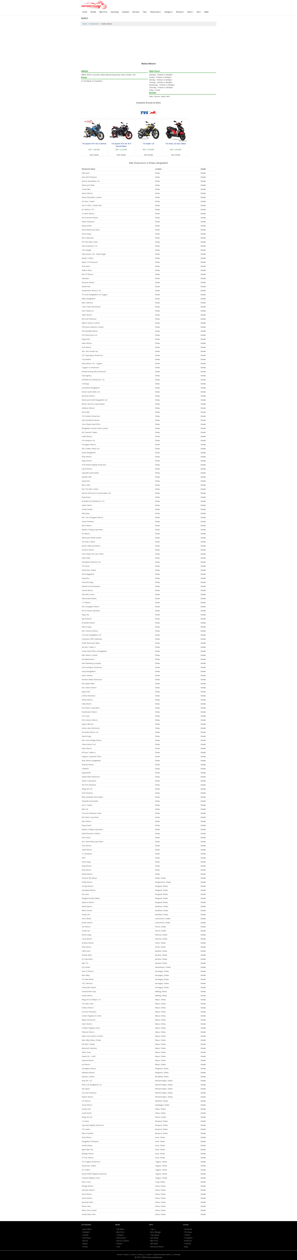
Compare (125, 12)
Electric (85, 1241)
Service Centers (122, 1241)
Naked (84, 1243)
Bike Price (103, 12)
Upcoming (115, 12)
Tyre (118, 1246)
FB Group (188, 1232)
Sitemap (177, 1254)
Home (84, 12)
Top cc (153, 1229)
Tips (198, 12)
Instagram (188, 1238)
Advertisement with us (163, 1254)
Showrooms (155, 12)
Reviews (179, 12)
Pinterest (188, 1241)
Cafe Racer (86, 1238)
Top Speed (154, 1235)
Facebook (188, 1229)
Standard (86, 1232)
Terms (133, 1254)
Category (168, 12)
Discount (135, 12)
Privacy (141, 1254)
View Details (94, 155)
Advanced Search (157, 1246)
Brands (93, 12)
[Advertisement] (148, 43)
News (189, 12)
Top (144, 12)
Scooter (85, 1235)
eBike (206, 12)
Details (203, 173)
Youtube (187, 1243)
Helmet (119, 1243)
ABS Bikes (154, 1243)
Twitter (187, 1235)
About (126, 1254)
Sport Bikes (87, 1229)
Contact (149, 1254)
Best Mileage (155, 1232)
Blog (186, 1246)
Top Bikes (120, 1229)
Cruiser (85, 1246)
